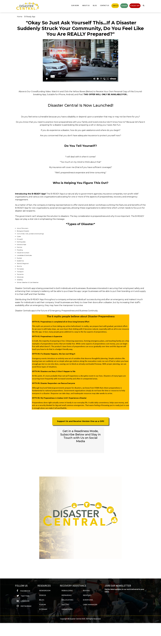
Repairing (67, 595)
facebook (25, 591)
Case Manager (90, 605)
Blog (95, 5)
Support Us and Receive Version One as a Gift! (80, 421)
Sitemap (43, 609)
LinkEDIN (25, 601)
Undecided (67, 609)
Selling (65, 605)
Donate (124, 6)
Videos (42, 595)
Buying (86, 591)
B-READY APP (135, 6)
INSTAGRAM (26, 606)
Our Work (75, 5)
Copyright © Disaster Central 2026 (72, 619)
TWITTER (25, 596)
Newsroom (44, 591)
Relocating (67, 600)
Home (19, 17)
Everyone (88, 600)
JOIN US (115, 6)
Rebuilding (67, 591)
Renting (87, 595)
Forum (42, 605)
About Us (86, 5)
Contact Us (104, 5)
